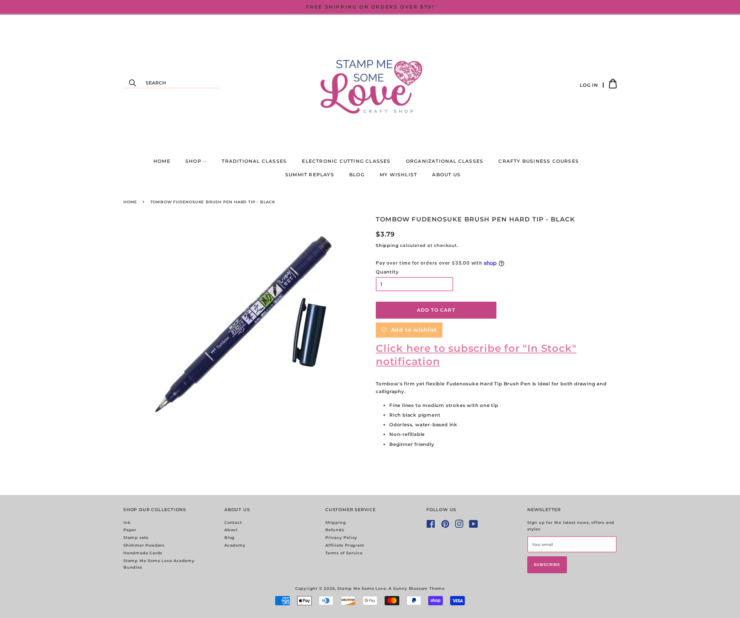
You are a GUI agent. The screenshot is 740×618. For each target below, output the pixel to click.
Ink (126, 522)
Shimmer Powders (144, 545)
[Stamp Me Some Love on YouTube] (473, 526)
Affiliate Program (345, 545)
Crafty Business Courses (538, 161)
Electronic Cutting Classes (346, 161)
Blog (357, 174)
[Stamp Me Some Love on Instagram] (459, 526)
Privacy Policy (341, 537)
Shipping (387, 245)
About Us (446, 174)
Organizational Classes (444, 161)
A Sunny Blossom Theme (416, 588)
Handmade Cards (142, 553)
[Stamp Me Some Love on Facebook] (431, 526)
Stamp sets (135, 537)
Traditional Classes (254, 161)
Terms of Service (344, 553)
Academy (235, 545)
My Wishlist (398, 174)
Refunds (334, 529)
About (231, 529)
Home (161, 161)
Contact (233, 522)
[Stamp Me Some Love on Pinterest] (445, 526)
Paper (129, 529)
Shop (194, 161)
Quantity (387, 272)
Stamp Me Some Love (361, 588)
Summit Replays (309, 174)
